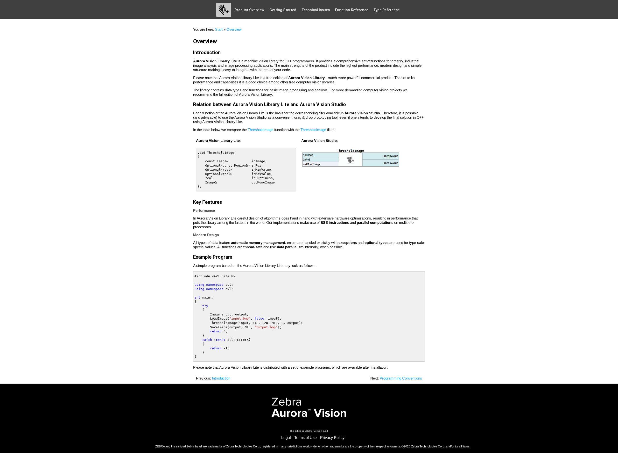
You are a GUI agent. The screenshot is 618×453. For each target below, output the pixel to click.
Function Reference (351, 10)
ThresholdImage (260, 130)
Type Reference (386, 10)
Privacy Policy (332, 438)
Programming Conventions (401, 378)
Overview (234, 29)
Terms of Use (305, 438)
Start (219, 29)
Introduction (221, 378)
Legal (286, 438)
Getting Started (282, 10)
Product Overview (249, 10)
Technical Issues (316, 10)
